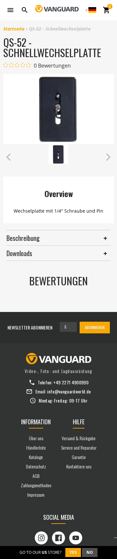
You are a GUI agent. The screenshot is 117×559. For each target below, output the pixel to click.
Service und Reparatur (79, 447)
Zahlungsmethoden (36, 485)
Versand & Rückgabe (79, 438)
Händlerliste (36, 447)
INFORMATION (36, 421)
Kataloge (36, 456)
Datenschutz (36, 466)
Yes (73, 552)
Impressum (36, 494)
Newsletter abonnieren (29, 327)
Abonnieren (95, 327)
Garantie (79, 456)
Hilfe (78, 421)
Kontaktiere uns (78, 466)
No (89, 552)
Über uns (36, 438)
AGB (35, 475)
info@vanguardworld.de (69, 391)
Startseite (14, 29)
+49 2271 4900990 (70, 382)
